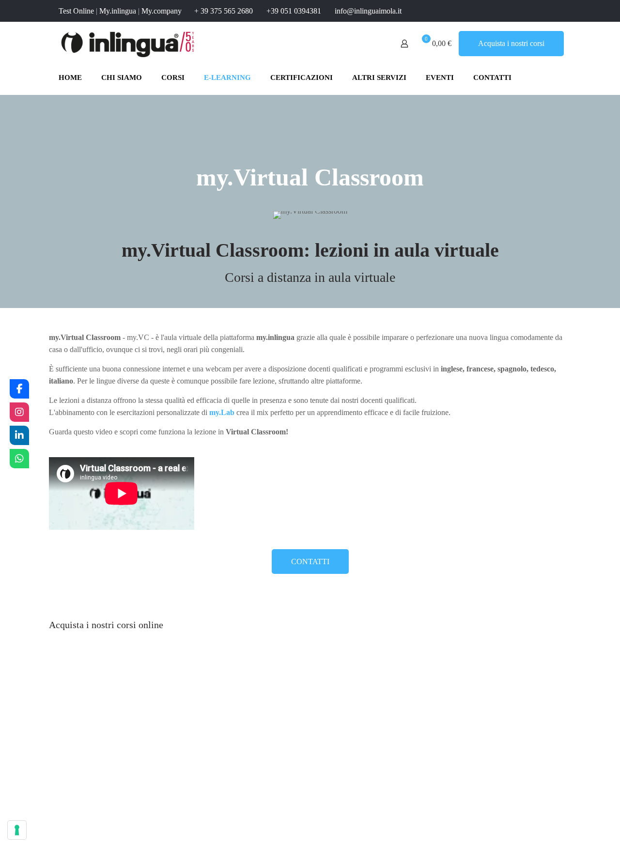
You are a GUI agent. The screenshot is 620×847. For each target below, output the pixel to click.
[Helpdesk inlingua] (19, 458)
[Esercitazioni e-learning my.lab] (245, 699)
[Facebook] (19, 389)
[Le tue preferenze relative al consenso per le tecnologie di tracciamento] (17, 830)
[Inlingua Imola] (128, 43)
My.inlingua (117, 11)
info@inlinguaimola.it (368, 11)
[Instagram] (19, 412)
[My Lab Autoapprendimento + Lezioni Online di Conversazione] (114, 699)
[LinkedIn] (19, 435)
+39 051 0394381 (293, 11)
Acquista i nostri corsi (511, 43)
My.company (161, 11)
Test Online (76, 11)
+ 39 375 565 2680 (223, 11)
